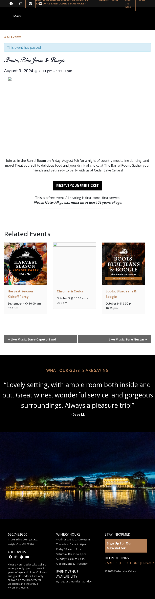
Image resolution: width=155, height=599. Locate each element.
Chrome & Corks (70, 291)
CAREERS (111, 563)
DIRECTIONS (129, 563)
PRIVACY (147, 563)
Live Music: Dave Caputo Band (32, 339)
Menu (17, 16)
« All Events (12, 37)
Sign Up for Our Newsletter (119, 545)
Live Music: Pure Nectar (128, 339)
